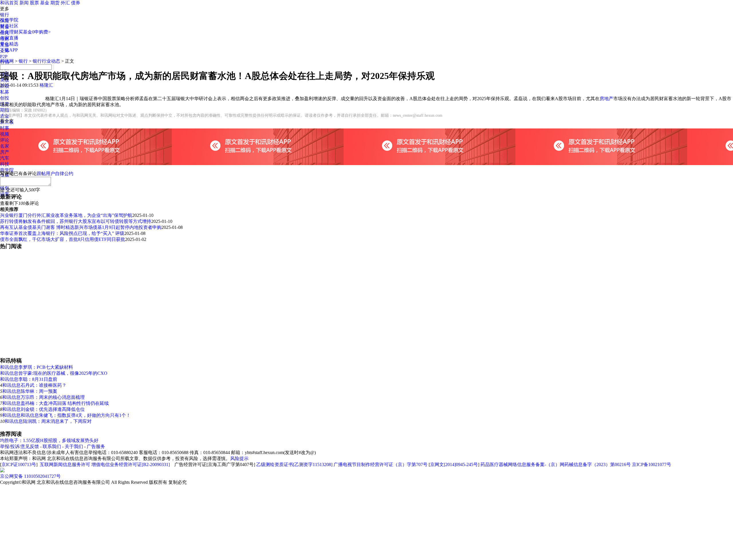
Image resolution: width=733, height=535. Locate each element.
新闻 (24, 2)
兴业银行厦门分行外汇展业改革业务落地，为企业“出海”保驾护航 (66, 215)
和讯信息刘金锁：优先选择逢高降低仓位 (43, 409)
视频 (4, 134)
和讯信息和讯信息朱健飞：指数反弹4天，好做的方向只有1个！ (66, 415)
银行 (4, 14)
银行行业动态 (46, 61)
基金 (44, 2)
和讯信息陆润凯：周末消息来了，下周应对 (48, 421)
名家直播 (9, 37)
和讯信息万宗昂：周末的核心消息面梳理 (43, 397)
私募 (4, 92)
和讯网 (7, 61)
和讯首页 (9, 2)
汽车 (4, 158)
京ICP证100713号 (18, 464)
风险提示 (239, 458)
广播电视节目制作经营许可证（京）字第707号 (380, 464)
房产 (4, 152)
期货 (55, 2)
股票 (34, 2)
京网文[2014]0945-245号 (454, 464)
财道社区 (9, 25)
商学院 (7, 170)
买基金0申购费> (34, 31)
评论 (4, 140)
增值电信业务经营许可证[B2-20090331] (130, 464)
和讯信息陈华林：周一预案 (29, 391)
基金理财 (9, 31)
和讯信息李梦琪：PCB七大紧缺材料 (36, 367)
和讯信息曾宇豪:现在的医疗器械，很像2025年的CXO (53, 373)
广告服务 (96, 446)
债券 (75, 2)
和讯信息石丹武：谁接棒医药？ (34, 385)
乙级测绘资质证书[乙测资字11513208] (294, 464)
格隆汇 (46, 85)
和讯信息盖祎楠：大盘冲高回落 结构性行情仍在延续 (55, 403)
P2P (3, 56)
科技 (4, 164)
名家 (4, 146)
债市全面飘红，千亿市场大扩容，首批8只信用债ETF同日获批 (62, 239)
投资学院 (9, 19)
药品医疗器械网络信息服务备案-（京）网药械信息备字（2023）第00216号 (555, 464)
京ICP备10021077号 (651, 464)
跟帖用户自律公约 (55, 173)
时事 (4, 128)
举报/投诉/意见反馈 (19, 446)
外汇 (65, 2)
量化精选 (9, 43)
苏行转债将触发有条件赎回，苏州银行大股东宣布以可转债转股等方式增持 (75, 221)
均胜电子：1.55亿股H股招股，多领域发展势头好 (49, 440)
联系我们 (52, 446)
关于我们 (74, 446)
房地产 (606, 98)
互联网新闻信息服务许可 (65, 464)
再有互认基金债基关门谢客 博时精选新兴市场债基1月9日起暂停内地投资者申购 (80, 227)
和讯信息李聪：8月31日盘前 (28, 379)
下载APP (9, 49)
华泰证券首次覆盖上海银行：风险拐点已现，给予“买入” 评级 (62, 233)
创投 (4, 98)
